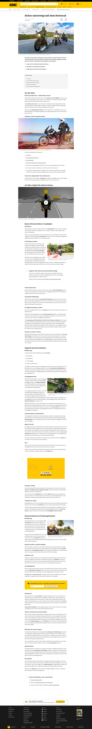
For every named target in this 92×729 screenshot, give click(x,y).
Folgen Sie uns (44, 707)
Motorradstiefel (30, 160)
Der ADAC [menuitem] (69, 7)
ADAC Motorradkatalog (54, 685)
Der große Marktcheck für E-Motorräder (43, 682)
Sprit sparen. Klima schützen (52, 0)
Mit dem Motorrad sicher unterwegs (48, 9)
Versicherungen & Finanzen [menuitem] (50, 7)
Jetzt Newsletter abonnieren (52, 586)
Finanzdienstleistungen (28, 713)
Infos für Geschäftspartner (61, 718)
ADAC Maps (26, 718)
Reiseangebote (26, 720)
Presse (57, 722)
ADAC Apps (10, 707)
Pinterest (45, 720)
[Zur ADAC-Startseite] (13, 5)
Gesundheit (61, 0)
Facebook (45, 709)
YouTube (44, 711)
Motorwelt (78, 707)
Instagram (45, 713)
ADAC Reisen (27, 0)
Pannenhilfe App (11, 709)
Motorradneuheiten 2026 (36, 680)
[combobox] (39, 4)
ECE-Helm (28, 155)
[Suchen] (57, 4)
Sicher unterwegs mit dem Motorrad (63, 9)
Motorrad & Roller (35, 9)
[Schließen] (66, 701)
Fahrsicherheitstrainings (28, 715)
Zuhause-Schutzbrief (35, 0)
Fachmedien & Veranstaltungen (61, 720)
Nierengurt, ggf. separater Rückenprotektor (36, 162)
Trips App (10, 715)
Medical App (11, 711)
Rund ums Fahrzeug (16, 9)
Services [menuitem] (59, 7)
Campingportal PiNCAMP (28, 722)
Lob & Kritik (58, 715)
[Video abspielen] (46, 202)
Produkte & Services (27, 707)
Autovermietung (26, 711)
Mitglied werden (20, 0)
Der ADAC (57, 707)
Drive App (10, 713)
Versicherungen (26, 709)
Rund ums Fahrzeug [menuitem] (40, 7)
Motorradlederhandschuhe (32, 157)
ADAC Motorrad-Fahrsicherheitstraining (52, 279)
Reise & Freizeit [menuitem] (31, 7)
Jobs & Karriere (58, 709)
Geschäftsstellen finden (60, 713)
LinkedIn (44, 717)
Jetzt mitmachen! (60, 701)
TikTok (44, 715)
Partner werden (59, 711)
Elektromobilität (43, 0)
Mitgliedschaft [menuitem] (23, 7)
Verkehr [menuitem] (64, 7)
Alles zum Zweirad (26, 9)
